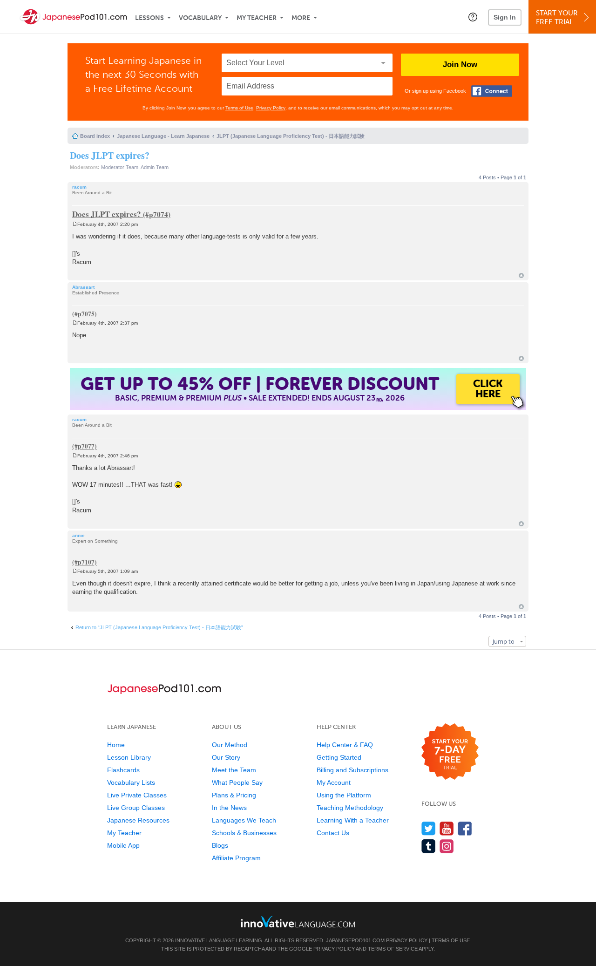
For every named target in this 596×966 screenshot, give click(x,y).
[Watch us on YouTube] (447, 828)
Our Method (229, 744)
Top (521, 275)
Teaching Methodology (350, 807)
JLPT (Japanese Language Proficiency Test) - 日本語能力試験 (291, 136)
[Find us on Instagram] (447, 846)
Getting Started (339, 757)
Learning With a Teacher (353, 820)
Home (116, 744)
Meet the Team (234, 770)
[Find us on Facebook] (465, 828)
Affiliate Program (236, 858)
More (300, 18)
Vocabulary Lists (131, 782)
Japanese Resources (138, 820)
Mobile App (123, 845)
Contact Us (333, 833)
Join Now (460, 64)
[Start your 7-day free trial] (450, 752)
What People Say (237, 782)
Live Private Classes (137, 795)
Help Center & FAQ (345, 744)
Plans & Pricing (234, 795)
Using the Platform (344, 795)
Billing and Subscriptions (352, 770)
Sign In (505, 17)
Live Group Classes (136, 807)
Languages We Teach (244, 820)
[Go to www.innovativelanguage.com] (298, 921)
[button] (472, 17)
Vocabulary (200, 18)
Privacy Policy (270, 107)
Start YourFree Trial (557, 17)
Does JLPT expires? (109, 155)
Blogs (220, 845)
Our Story (226, 757)
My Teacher (257, 18)
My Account (334, 782)
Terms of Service (393, 949)
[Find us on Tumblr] (428, 846)
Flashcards (123, 770)
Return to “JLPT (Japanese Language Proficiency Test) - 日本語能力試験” (159, 627)
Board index (95, 136)
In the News (229, 807)
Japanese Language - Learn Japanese (163, 136)
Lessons (149, 18)
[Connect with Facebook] (491, 91)
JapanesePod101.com (355, 940)
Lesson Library (129, 757)
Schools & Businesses (244, 833)
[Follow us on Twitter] (428, 828)
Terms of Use (239, 107)
